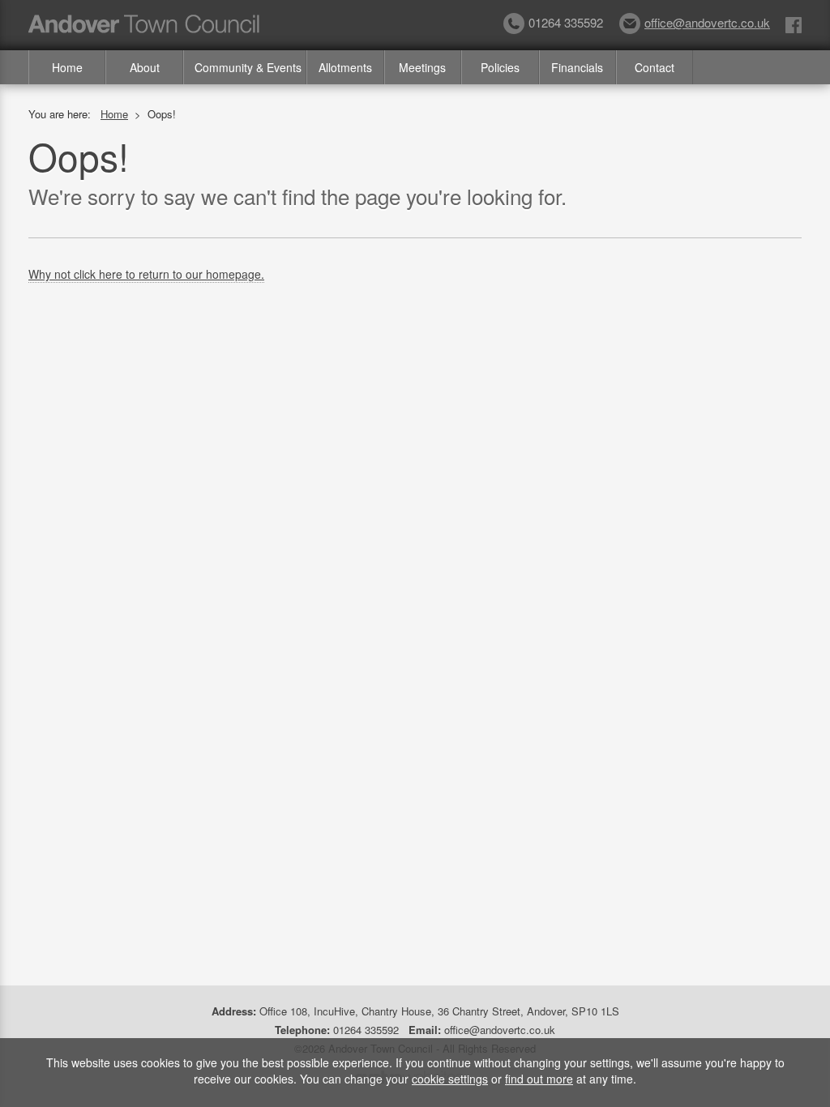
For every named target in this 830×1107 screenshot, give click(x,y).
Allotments (345, 67)
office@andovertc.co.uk (707, 22)
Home (67, 67)
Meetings (422, 67)
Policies (500, 67)
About (145, 67)
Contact (654, 67)
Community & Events (248, 67)
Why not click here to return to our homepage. (146, 274)
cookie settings (450, 1079)
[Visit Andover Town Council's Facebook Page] (793, 24)
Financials (577, 67)
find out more (539, 1079)
